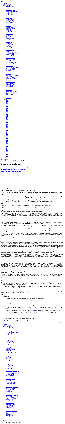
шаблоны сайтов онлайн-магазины (13, 170)
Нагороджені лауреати (25, 167)
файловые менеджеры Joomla (11, 171)
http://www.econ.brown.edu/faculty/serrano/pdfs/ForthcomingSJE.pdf (14, 320)
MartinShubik (34, 310)
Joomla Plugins (61, 322)
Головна (2, 160)
